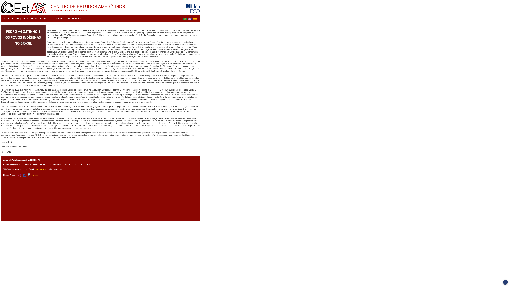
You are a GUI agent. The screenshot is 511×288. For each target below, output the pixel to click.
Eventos (59, 19)
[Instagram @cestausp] (19, 175)
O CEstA (6, 19)
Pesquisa (20, 19)
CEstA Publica (74, 19)
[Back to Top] (505, 282)
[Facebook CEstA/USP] (24, 175)
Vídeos (47, 19)
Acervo (34, 19)
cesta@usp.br (40, 169)
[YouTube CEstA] (33, 175)
